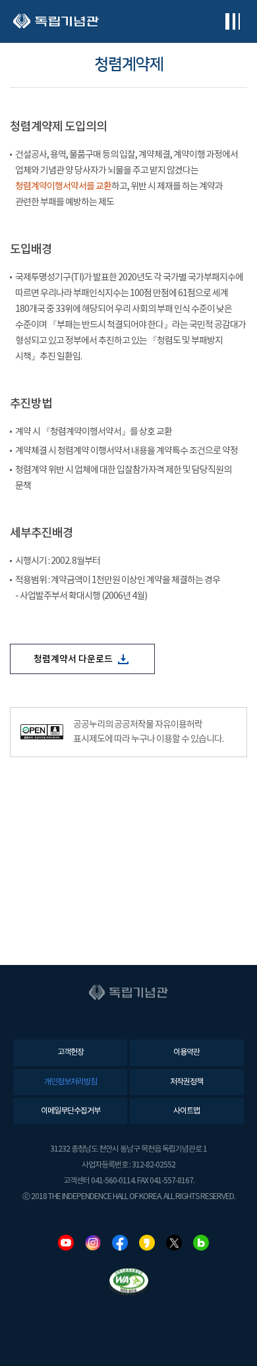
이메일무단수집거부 (70, 1111)
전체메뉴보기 (232, 21)
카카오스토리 (147, 1243)
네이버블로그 (201, 1243)
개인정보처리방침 (70, 1082)
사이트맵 (186, 1111)
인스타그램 (93, 1243)
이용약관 (186, 1052)
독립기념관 (56, 21)
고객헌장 (70, 1052)
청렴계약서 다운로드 (74, 659)
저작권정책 (186, 1082)
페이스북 (120, 1243)
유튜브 (66, 1243)
